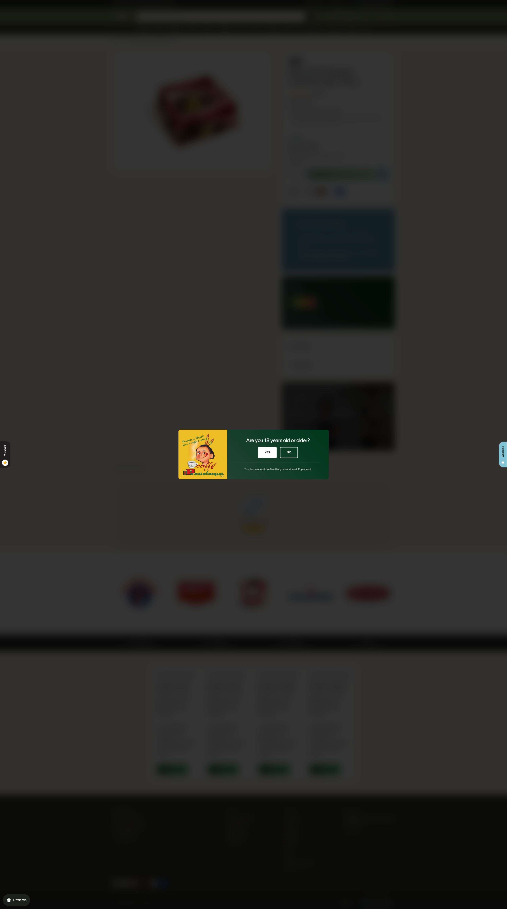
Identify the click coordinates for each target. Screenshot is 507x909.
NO (289, 452)
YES (267, 452)
